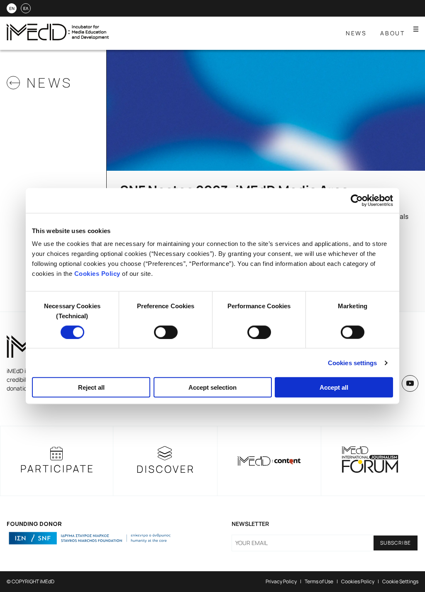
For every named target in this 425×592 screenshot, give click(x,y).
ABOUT (392, 33)
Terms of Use (319, 581)
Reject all (91, 387)
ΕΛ (25, 8)
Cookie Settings (400, 581)
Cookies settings (352, 362)
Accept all (334, 387)
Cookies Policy (97, 273)
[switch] (166, 332)
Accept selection (212, 387)
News (356, 33)
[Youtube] (410, 383)
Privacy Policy (281, 581)
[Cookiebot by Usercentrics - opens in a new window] (356, 200)
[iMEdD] (58, 38)
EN (12, 8)
